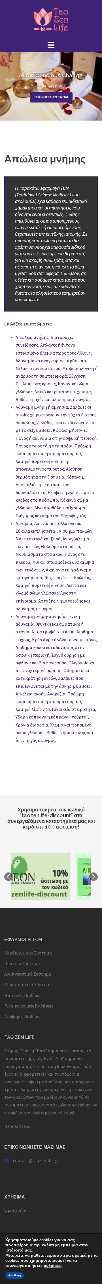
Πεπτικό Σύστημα (22, 963)
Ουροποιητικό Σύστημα (28, 984)
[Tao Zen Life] (51, 19)
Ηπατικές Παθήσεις (23, 995)
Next (93, 876)
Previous (8, 876)
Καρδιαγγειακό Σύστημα (28, 953)
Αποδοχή (14, 1275)
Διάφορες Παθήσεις (23, 1016)
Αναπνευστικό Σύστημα (27, 974)
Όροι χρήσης (16, 1210)
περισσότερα (17, 1126)
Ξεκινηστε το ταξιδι (51, 97)
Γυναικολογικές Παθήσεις (28, 1006)
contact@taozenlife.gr (35, 1160)
